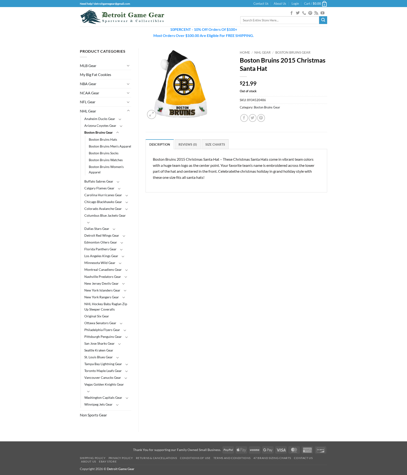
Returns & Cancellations (156, 458)
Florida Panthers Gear (100, 249)
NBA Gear (88, 83)
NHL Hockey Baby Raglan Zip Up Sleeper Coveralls (105, 306)
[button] (295, 3)
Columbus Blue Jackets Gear (105, 215)
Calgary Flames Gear (99, 188)
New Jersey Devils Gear (101, 283)
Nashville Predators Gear (102, 277)
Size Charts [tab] (215, 144)
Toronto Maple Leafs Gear (103, 371)
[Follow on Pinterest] (310, 13)
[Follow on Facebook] (291, 13)
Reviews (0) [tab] (188, 144)
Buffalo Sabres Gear (98, 181)
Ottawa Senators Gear (100, 323)
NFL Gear (87, 102)
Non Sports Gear (93, 415)
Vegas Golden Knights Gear (104, 384)
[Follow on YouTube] (322, 13)
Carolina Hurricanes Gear (103, 195)
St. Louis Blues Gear (98, 357)
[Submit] (323, 20)
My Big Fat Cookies (95, 74)
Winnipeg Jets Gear (98, 404)
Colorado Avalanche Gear (103, 209)
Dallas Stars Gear (96, 229)
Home (245, 52)
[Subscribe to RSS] (316, 13)
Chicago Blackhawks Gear (103, 202)
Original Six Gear (96, 316)
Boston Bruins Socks (103, 153)
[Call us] (304, 13)
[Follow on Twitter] (298, 13)
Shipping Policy (93, 458)
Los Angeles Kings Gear (101, 256)
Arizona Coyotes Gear (100, 126)
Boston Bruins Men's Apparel (110, 146)
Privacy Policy (121, 458)
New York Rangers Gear (101, 297)
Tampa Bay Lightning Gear (103, 364)
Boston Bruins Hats (103, 139)
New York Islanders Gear (102, 290)
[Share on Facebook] (244, 118)
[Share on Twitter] (252, 118)
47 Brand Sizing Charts (272, 458)
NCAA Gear (89, 93)
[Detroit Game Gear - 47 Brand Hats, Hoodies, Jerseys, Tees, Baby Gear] (122, 17)
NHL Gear (88, 111)
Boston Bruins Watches (106, 160)
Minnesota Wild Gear (99, 263)
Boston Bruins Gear (98, 132)
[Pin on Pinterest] (261, 118)
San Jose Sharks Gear (99, 343)
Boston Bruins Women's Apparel (106, 169)
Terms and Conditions (231, 458)
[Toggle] (128, 65)
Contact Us (261, 3)
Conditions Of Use (195, 458)
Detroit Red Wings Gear (101, 235)
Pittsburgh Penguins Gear (103, 337)
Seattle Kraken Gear (98, 350)
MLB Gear (88, 65)
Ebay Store (108, 461)
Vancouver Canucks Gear (102, 377)
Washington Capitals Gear (103, 397)
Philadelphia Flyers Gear (102, 330)
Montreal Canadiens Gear (103, 269)
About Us (280, 3)
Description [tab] (159, 144)
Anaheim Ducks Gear (99, 119)
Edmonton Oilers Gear (100, 242)
